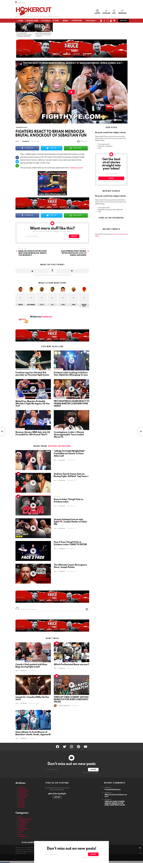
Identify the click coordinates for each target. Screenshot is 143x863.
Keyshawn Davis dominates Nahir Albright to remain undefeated (24, 35)
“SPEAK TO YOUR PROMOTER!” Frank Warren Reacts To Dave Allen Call (69, 453)
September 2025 (23, 791)
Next (127, 30)
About (20, 817)
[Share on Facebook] (17, 157)
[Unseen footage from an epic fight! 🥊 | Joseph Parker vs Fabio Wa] (33, 528)
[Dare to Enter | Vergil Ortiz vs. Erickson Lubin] (33, 505)
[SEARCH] (107, 21)
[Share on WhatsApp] (17, 165)
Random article (21, 3)
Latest (97, 13)
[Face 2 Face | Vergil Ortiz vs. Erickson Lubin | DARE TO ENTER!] (33, 551)
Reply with (87, 609)
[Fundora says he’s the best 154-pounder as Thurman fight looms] (33, 360)
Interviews (77, 21)
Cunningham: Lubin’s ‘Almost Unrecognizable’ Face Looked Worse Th (69, 434)
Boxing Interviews (60, 398)
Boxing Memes (22, 823)
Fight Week (90, 21)
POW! (56, 21)
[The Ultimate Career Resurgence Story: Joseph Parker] (33, 574)
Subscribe (57, 797)
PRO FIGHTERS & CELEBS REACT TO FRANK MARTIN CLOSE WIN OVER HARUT (71, 403)
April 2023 (21, 805)
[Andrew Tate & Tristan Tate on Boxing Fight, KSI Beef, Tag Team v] (33, 483)
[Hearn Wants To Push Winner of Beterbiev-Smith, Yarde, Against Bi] (33, 720)
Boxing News (32, 21)
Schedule (46, 21)
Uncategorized (22, 836)
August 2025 (22, 793)
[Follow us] (104, 21)
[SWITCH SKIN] (101, 21)
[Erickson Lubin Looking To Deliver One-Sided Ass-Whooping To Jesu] (71, 360)
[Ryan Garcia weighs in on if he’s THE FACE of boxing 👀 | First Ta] (43, 27)
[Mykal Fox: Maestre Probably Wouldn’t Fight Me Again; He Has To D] (33, 389)
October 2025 (22, 789)
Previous (16, 30)
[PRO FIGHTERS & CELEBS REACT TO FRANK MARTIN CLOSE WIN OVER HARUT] (71, 389)
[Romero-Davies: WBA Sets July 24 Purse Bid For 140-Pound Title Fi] (33, 420)
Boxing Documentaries (23, 369)
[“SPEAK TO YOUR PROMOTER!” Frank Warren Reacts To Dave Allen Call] (33, 460)
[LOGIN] (111, 21)
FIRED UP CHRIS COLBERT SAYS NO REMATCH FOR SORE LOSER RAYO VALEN (71, 699)
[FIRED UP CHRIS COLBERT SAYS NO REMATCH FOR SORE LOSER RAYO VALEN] (71, 685)
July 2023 (21, 799)
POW (19, 832)
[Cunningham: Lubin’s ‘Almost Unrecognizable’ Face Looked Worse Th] (71, 420)
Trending (122, 13)
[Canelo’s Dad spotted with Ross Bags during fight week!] (33, 652)
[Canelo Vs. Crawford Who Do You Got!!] (33, 685)
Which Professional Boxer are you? (71, 664)
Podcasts (21, 830)
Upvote (32, 271)
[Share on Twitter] (17, 161)
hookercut (107, 787)
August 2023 (22, 797)
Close (140, 848)
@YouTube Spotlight (57, 794)
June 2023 (21, 801)
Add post (123, 20)
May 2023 (21, 803)
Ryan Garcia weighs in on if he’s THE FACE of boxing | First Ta (43, 35)
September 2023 (23, 795)
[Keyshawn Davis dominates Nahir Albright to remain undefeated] (24, 27)
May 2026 (21, 787)
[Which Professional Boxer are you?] (71, 652)
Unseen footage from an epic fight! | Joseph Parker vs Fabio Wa (70, 521)
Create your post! (76, 168)
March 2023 (21, 806)
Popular (106, 13)
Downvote (72, 271)
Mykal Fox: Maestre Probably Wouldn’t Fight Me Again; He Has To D (32, 403)
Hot (114, 13)
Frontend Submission (113, 789)
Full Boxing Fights (23, 828)
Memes (65, 21)
